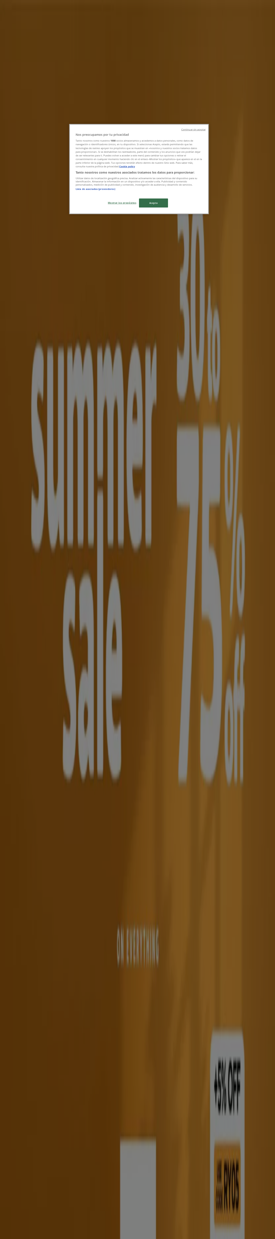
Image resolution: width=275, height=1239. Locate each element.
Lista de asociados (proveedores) (95, 189)
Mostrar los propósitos (122, 202)
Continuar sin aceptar (193, 129)
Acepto (153, 202)
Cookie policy (127, 166)
